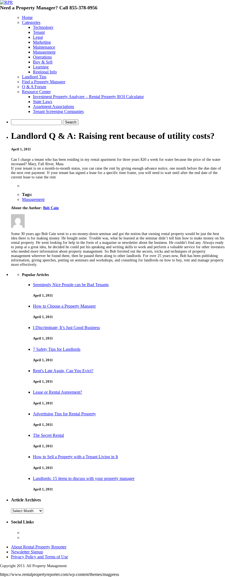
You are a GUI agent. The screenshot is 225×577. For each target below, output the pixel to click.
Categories (31, 22)
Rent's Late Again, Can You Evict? (63, 370)
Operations (42, 57)
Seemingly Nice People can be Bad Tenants (71, 284)
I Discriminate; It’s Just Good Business (66, 327)
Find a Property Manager (43, 81)
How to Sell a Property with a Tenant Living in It (75, 456)
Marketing (42, 42)
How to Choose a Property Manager (64, 306)
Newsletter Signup (27, 552)
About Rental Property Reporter (38, 547)
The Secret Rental (48, 435)
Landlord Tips (34, 76)
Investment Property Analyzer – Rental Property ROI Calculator (88, 96)
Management (44, 52)
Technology (43, 27)
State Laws (42, 101)
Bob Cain (51, 208)
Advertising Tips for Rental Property (64, 414)
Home (27, 17)
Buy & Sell (42, 62)
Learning (41, 67)
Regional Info (45, 72)
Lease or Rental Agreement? (57, 392)
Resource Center (36, 91)
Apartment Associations (53, 106)
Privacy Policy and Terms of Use (39, 556)
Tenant (39, 32)
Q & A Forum (34, 86)
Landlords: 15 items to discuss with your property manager (83, 478)
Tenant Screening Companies (58, 111)
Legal (38, 37)
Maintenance (44, 47)
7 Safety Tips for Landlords (56, 349)
